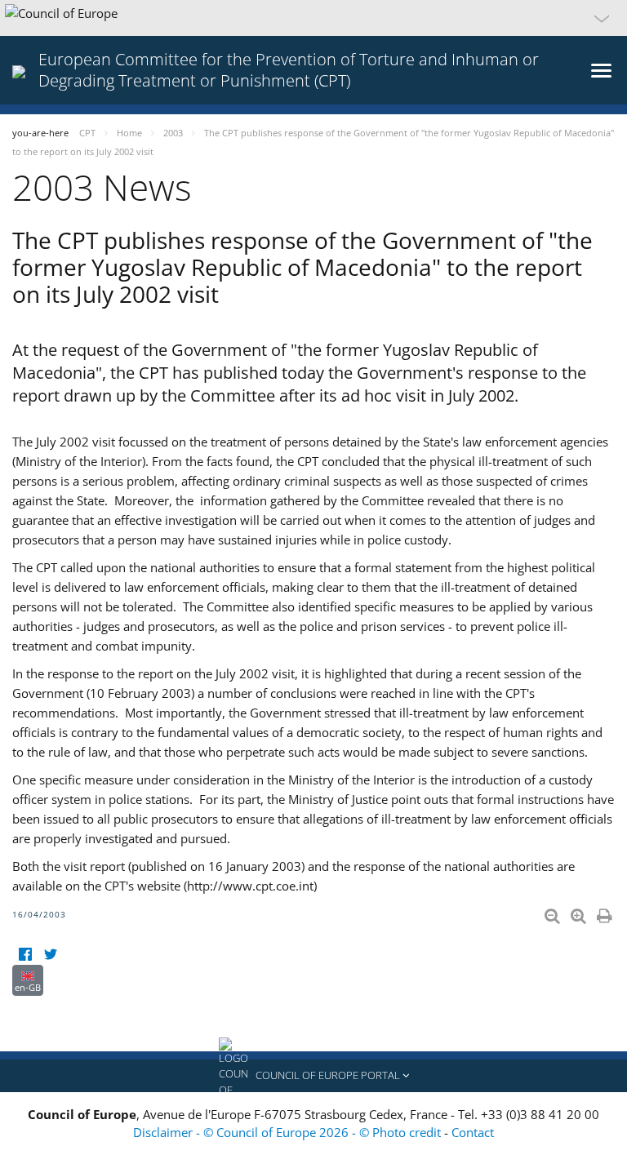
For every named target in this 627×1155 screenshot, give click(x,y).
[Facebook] (25, 954)
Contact (472, 1132)
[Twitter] (50, 954)
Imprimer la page (606, 913)
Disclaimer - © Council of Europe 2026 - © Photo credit (288, 1132)
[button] (313, 18)
